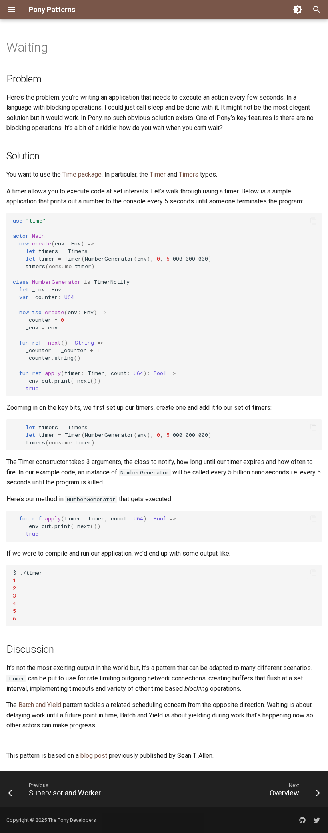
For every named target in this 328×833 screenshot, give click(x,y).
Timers (188, 174)
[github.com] (302, 820)
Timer (158, 174)
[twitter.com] (316, 820)
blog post (93, 755)
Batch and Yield (39, 705)
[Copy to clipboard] (313, 221)
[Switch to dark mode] (298, 10)
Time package (82, 174)
